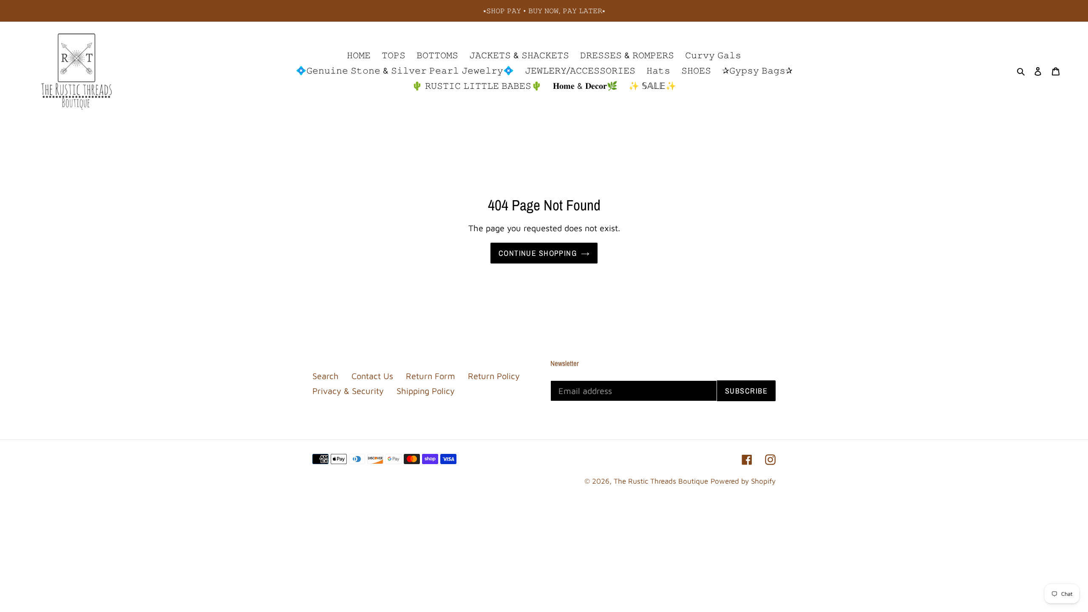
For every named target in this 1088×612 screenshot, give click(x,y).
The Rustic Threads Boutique (661, 481)
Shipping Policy (426, 391)
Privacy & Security (348, 391)
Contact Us (372, 376)
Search (325, 376)
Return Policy (494, 376)
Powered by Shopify (743, 481)
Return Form (430, 376)
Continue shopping (538, 253)
